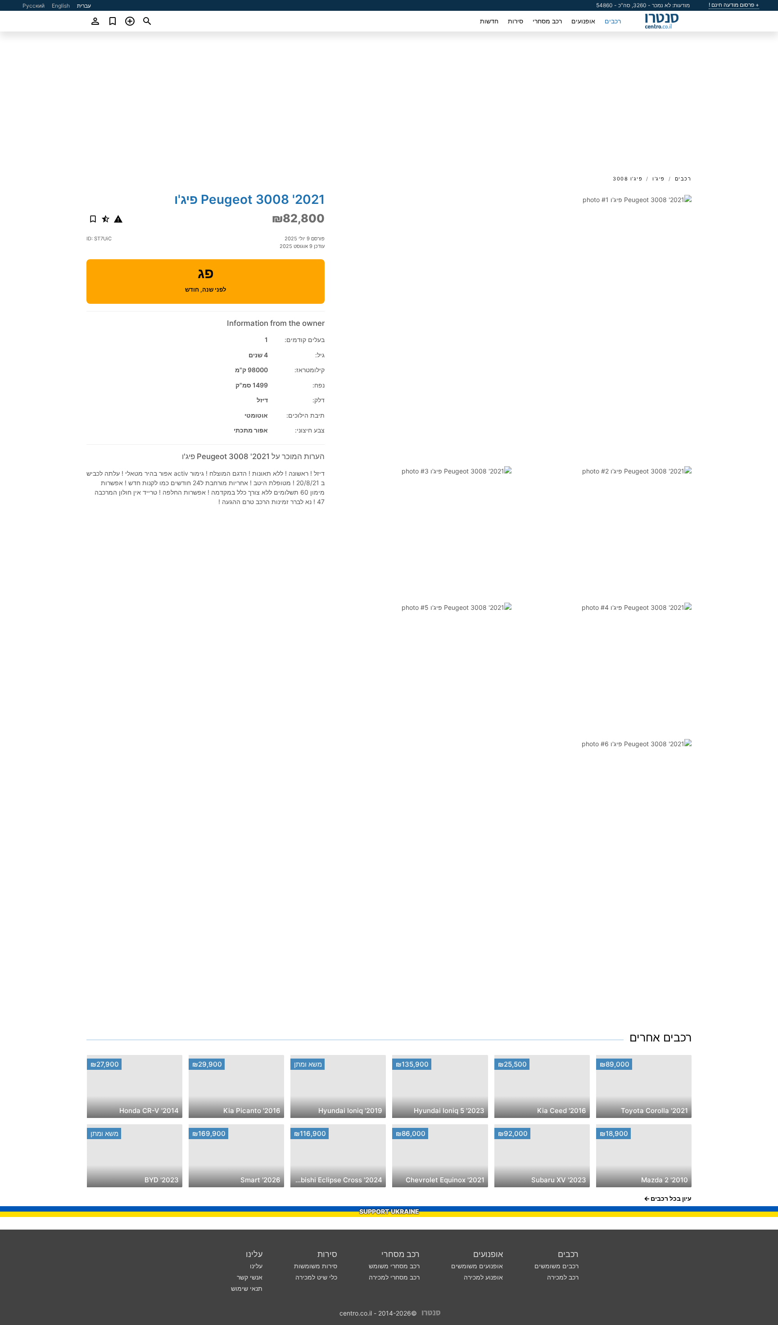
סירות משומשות (315, 1266)
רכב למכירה (563, 1277)
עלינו (254, 1254)
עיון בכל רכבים (671, 1198)
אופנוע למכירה (483, 1277)
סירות (515, 21)
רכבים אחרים (660, 1037)
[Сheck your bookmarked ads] (113, 21)
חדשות (489, 21)
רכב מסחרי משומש (394, 1266)
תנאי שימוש (246, 1288)
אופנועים (583, 21)
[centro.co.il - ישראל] (431, 1312)
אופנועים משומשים (477, 1266)
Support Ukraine (389, 1211)
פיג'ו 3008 (627, 179)
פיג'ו (658, 179)
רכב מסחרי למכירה (394, 1277)
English (61, 5)
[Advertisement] (389, 106)
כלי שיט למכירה (316, 1277)
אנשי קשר (249, 1277)
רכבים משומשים (556, 1266)
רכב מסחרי (547, 21)
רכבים (613, 21)
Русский (34, 5)
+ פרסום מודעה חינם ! (734, 5)
